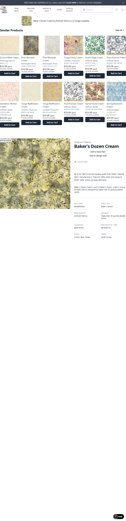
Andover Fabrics (82, 142)
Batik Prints (79, 228)
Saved (59, 9)
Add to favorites (97, 151)
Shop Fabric (16, 9)
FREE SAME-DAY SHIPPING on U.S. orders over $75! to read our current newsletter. (63, 2)
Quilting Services (69, 9)
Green (87, 237)
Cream (77, 237)
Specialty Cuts (31, 9)
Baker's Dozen (107, 206)
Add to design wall (98, 155)
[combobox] (96, 9)
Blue (82, 237)
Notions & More (47, 9)
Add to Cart (9, 73)
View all (119, 30)
